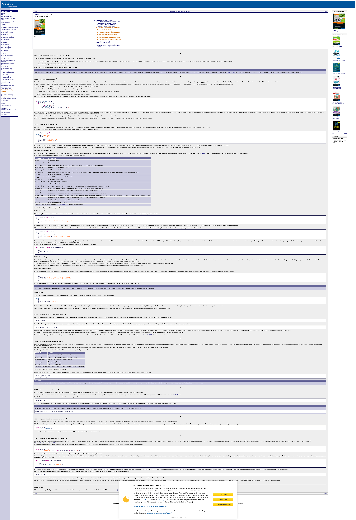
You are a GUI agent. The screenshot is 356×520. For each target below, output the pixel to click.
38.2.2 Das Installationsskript (104, 31)
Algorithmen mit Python (338, 73)
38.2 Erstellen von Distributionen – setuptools (108, 27)
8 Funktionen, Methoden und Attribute (9, 27)
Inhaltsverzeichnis (6, 11)
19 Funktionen (4, 50)
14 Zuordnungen (5, 39)
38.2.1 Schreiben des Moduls (104, 29)
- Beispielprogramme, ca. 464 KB (8, 109)
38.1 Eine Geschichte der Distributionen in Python (108, 21)
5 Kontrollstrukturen (5, 22)
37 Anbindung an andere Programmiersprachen (6, 88)
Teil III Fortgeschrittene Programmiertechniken (6, 48)
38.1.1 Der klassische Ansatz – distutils (106, 23)
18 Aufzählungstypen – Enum (7, 46)
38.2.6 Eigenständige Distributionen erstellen (109, 37)
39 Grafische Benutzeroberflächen (9, 93)
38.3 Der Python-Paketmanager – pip (104, 41)
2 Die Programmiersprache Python (9, 14)
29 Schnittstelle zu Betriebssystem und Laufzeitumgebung (9, 70)
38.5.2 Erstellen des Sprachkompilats (106, 46)
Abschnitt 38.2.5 (147, 335)
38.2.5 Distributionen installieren (105, 36)
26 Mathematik (4, 64)
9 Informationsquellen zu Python (8, 29)
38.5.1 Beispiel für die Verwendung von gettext (108, 45)
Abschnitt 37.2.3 (232, 72)
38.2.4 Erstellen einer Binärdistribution (107, 34)
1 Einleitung (3, 13)
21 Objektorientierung (6, 53)
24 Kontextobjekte (5, 58)
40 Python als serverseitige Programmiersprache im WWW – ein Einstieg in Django (9, 95)
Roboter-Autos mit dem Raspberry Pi (338, 117)
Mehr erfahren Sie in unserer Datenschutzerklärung (150, 506)
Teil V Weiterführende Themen (8, 85)
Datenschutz (182, 517)
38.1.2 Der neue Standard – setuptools (106, 24)
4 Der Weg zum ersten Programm (8, 20)
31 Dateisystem (4, 74)
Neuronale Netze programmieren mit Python (339, 132)
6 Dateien (3, 24)
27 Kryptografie (4, 66)
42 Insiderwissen (5, 100)
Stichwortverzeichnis (6, 105)
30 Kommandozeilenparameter (8, 72)
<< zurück (35, 11)
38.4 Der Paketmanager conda (103, 42)
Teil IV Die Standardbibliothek (7, 63)
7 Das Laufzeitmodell (6, 26)
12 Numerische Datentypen (7, 36)
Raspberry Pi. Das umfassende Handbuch (338, 102)
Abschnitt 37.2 (62, 204)
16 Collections (4, 42)
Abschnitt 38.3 (176, 394)
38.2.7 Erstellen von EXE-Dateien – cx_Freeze (109, 39)
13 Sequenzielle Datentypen (7, 37)
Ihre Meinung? (4, 114)
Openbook (183, 11)
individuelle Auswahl (145, 500)
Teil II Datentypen (5, 31)
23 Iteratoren (4, 57)
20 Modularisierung (5, 52)
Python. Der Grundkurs (338, 60)
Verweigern (162, 500)
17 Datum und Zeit (5, 44)
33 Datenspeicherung (6, 77)
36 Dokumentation (5, 83)
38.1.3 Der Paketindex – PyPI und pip (106, 26)
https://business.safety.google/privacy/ (159, 513)
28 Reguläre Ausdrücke (6, 68)
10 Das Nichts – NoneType (7, 32)
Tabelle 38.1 (203, 153)
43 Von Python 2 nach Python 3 (8, 101)
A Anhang (3, 103)
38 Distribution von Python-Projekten (103, 20)
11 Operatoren (4, 34)
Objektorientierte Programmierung (336, 87)
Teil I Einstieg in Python (6, 16)
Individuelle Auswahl (223, 504)
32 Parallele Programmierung (7, 76)
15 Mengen (3, 41)
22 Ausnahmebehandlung (7, 55)
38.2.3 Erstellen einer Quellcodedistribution (108, 32)
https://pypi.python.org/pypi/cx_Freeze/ (45, 442)
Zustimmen (184, 491)
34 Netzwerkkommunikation (7, 79)
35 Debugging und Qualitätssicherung (5, 81)
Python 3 (188, 11)
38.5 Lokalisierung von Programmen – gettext (107, 43)
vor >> (325, 11)
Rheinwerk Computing (175, 11)
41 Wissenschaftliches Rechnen (8, 98)
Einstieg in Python (337, 46)
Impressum (173, 517)
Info (335, 144)
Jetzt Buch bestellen (5, 112)
